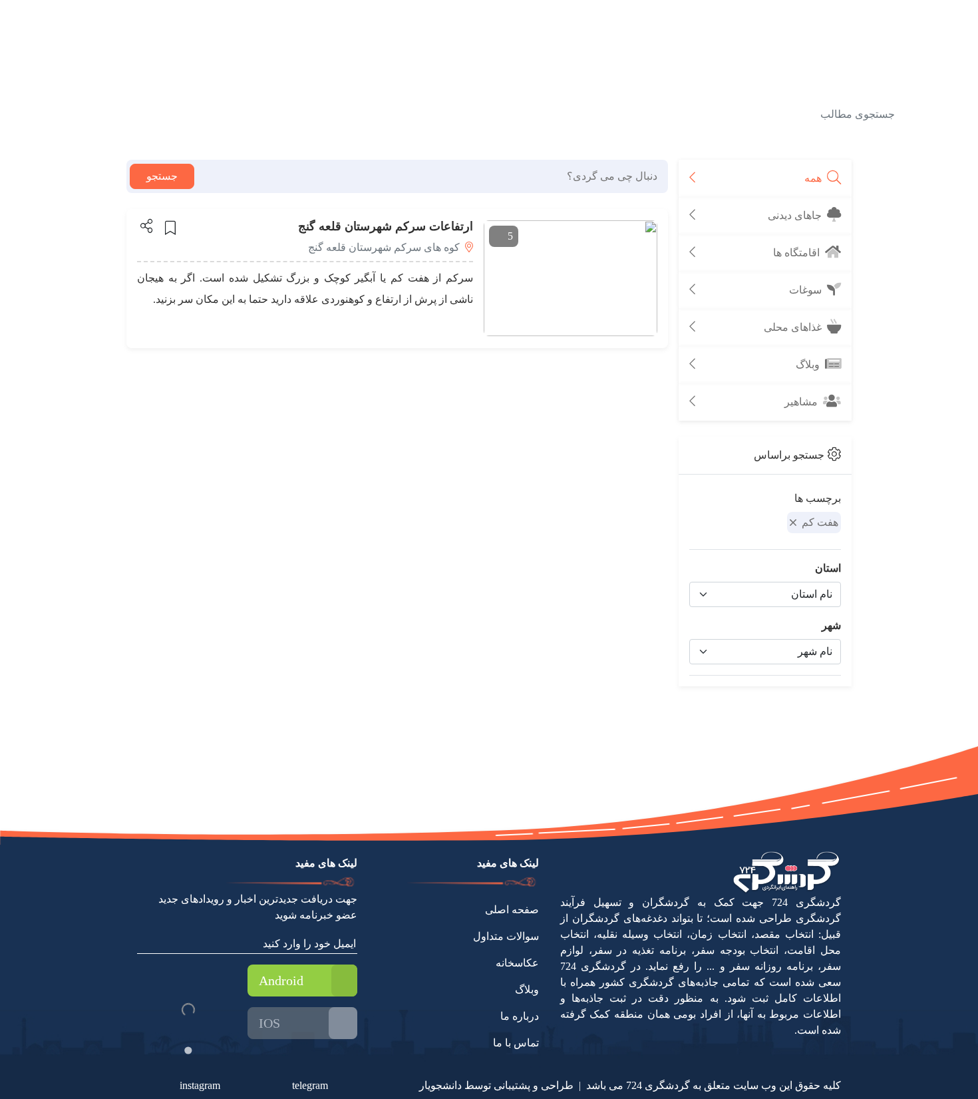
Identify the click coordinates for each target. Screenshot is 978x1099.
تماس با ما (516, 1042)
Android (281, 980)
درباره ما (519, 1016)
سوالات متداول (506, 936)
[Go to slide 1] (188, 1050)
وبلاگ (527, 989)
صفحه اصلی (512, 909)
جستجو (162, 176)
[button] (145, 226)
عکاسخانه (517, 963)
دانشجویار (440, 1085)
